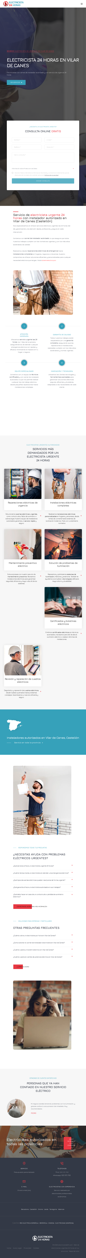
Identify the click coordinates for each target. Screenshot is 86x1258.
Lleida (46, 1209)
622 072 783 (64, 1172)
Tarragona (53, 1209)
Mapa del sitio (74, 1251)
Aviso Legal (17, 1248)
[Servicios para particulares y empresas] (43, 1238)
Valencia (61, 1209)
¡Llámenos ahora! (23, 967)
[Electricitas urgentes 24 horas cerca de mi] (14, 3)
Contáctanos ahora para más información (32, 906)
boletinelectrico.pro (49, 260)
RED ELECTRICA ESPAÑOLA (29, 1223)
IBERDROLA (43, 1223)
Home (9, 1248)
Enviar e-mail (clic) (24, 1190)
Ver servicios (15, 82)
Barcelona (25, 1209)
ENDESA (51, 1223)
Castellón (33, 1209)
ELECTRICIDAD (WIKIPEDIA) (64, 1223)
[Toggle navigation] (82, 4)
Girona (40, 1209)
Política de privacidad (51, 175)
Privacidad (27, 1248)
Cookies (36, 1248)
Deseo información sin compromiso (71, 1143)
